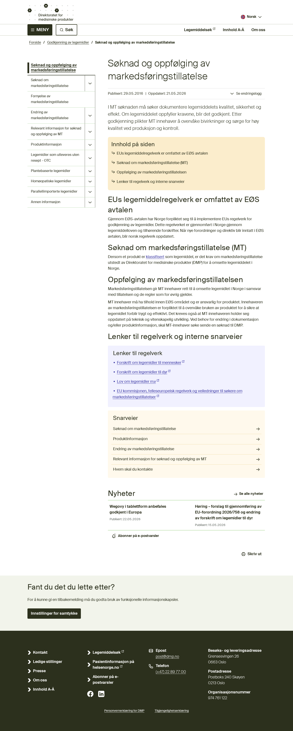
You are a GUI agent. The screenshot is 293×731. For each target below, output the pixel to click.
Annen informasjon (45, 202)
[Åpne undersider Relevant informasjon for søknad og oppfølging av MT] (90, 132)
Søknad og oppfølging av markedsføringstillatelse (54, 67)
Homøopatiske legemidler (51, 181)
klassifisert (155, 257)
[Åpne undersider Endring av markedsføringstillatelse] (90, 115)
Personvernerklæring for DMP (124, 710)
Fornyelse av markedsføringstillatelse (49, 99)
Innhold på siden (133, 144)
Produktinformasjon (46, 144)
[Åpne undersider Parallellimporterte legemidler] (90, 192)
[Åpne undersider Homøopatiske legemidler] (90, 181)
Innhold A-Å (233, 30)
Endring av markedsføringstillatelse (49, 115)
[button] (54, 613)
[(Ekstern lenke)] (90, 694)
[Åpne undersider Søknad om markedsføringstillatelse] (90, 83)
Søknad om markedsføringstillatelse (49, 83)
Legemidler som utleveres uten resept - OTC (55, 158)
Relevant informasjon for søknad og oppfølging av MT (56, 131)
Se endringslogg (248, 94)
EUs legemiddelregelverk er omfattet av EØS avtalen (163, 153)
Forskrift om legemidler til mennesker (151, 363)
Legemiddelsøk (198, 30)
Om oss (258, 30)
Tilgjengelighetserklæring (172, 710)
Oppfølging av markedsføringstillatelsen (151, 172)
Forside (35, 42)
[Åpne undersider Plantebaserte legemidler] (90, 171)
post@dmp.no (167, 657)
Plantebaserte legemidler (50, 171)
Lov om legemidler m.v (138, 382)
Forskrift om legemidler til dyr (144, 372)
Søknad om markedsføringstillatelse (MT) (152, 163)
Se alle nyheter (251, 494)
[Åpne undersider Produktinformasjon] (90, 145)
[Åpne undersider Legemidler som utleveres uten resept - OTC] (90, 158)
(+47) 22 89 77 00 (171, 672)
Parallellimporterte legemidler (54, 191)
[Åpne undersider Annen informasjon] (90, 202)
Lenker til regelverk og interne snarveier (151, 182)
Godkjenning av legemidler (68, 42)
